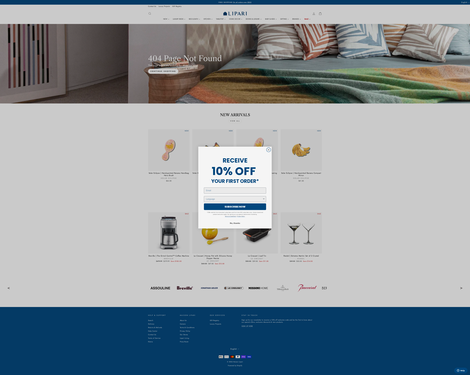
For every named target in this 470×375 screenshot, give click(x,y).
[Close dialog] (268, 150)
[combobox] (234, 199)
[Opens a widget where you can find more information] (461, 371)
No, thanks (235, 223)
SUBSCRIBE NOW (235, 206)
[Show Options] (264, 199)
